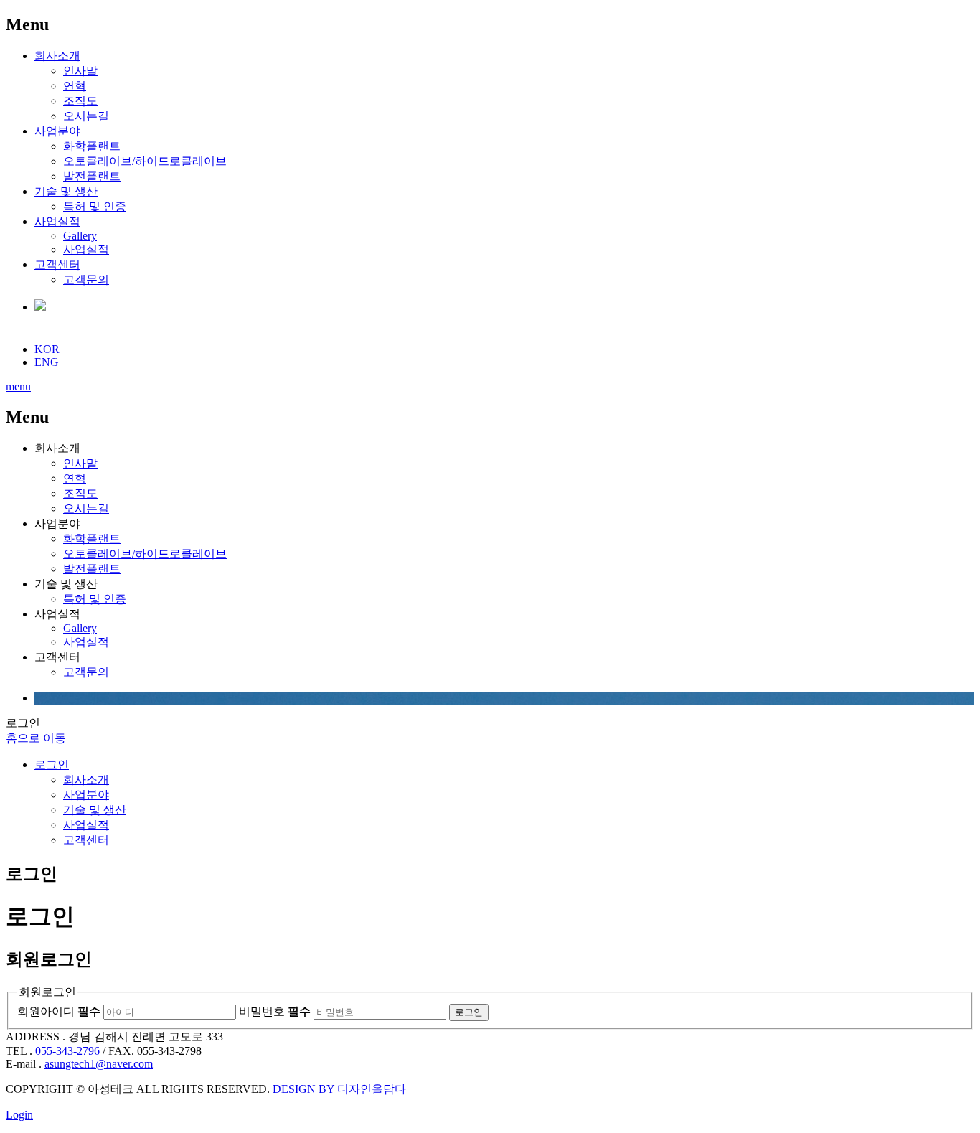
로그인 (51, 764)
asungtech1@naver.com (98, 1064)
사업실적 (57, 221)
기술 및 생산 (66, 191)
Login (19, 1115)
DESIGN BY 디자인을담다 (339, 1089)
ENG (46, 362)
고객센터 (57, 264)
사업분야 (57, 131)
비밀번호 (275, 1011)
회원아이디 (58, 1011)
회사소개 (57, 56)
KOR (47, 349)
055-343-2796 (67, 1051)
